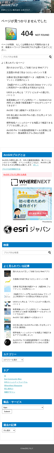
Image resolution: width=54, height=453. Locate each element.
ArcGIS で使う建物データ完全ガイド (24, 110)
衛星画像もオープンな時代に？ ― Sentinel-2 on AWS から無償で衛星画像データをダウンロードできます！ (29, 103)
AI (5, 376)
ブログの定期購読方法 (11, 169)
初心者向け (8, 389)
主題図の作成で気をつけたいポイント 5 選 (27, 72)
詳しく (36, 165)
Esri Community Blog (12, 379)
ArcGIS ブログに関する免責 (14, 174)
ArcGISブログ (9, 5)
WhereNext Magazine (13, 385)
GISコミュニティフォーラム (16, 382)
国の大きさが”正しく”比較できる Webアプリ (27, 67)
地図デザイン (9, 392)
